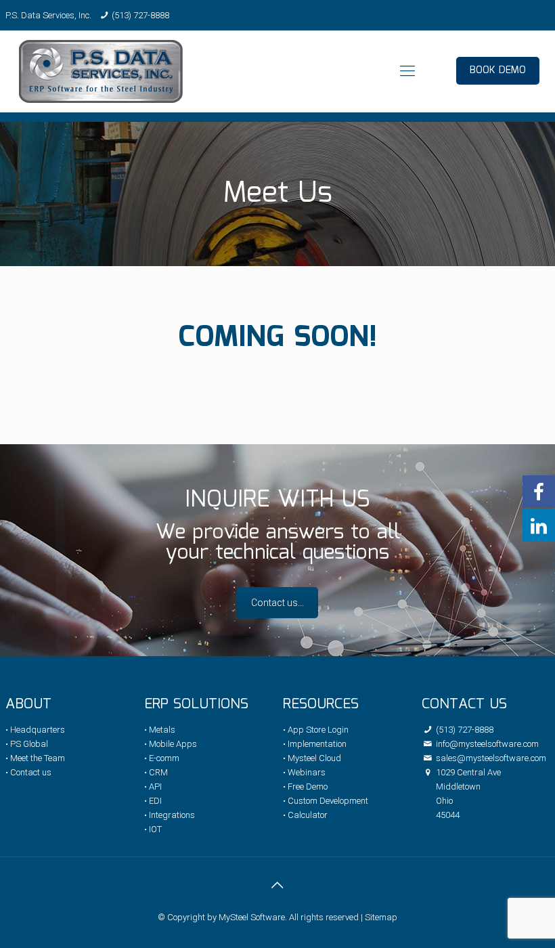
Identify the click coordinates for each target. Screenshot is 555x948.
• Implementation (315, 744)
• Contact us (28, 772)
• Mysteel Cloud (312, 758)
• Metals (159, 730)
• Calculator (305, 815)
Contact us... (277, 602)
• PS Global (26, 744)
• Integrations (169, 815)
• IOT (153, 829)
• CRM (156, 772)
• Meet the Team (35, 758)
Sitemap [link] (381, 917)
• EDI (153, 801)
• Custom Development (325, 801)
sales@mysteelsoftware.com (490, 758)
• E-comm (161, 758)
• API (153, 786)
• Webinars (304, 772)
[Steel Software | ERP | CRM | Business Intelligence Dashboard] (101, 71)
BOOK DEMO (498, 70)
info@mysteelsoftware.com (486, 744)
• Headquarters (35, 730)
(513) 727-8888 (140, 15)
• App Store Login (316, 730)
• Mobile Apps (170, 744)
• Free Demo (305, 786)
